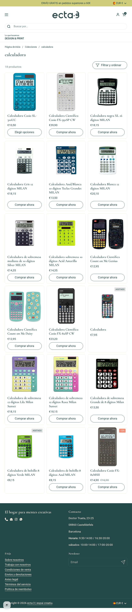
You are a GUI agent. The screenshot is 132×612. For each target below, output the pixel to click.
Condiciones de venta (18, 569)
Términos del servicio (18, 584)
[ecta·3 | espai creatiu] (66, 15)
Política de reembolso (18, 589)
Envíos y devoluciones (18, 574)
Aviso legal (11, 579)
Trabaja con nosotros (18, 564)
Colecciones (31, 47)
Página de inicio (12, 47)
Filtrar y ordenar (111, 65)
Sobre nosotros (14, 559)
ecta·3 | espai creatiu (39, 603)
